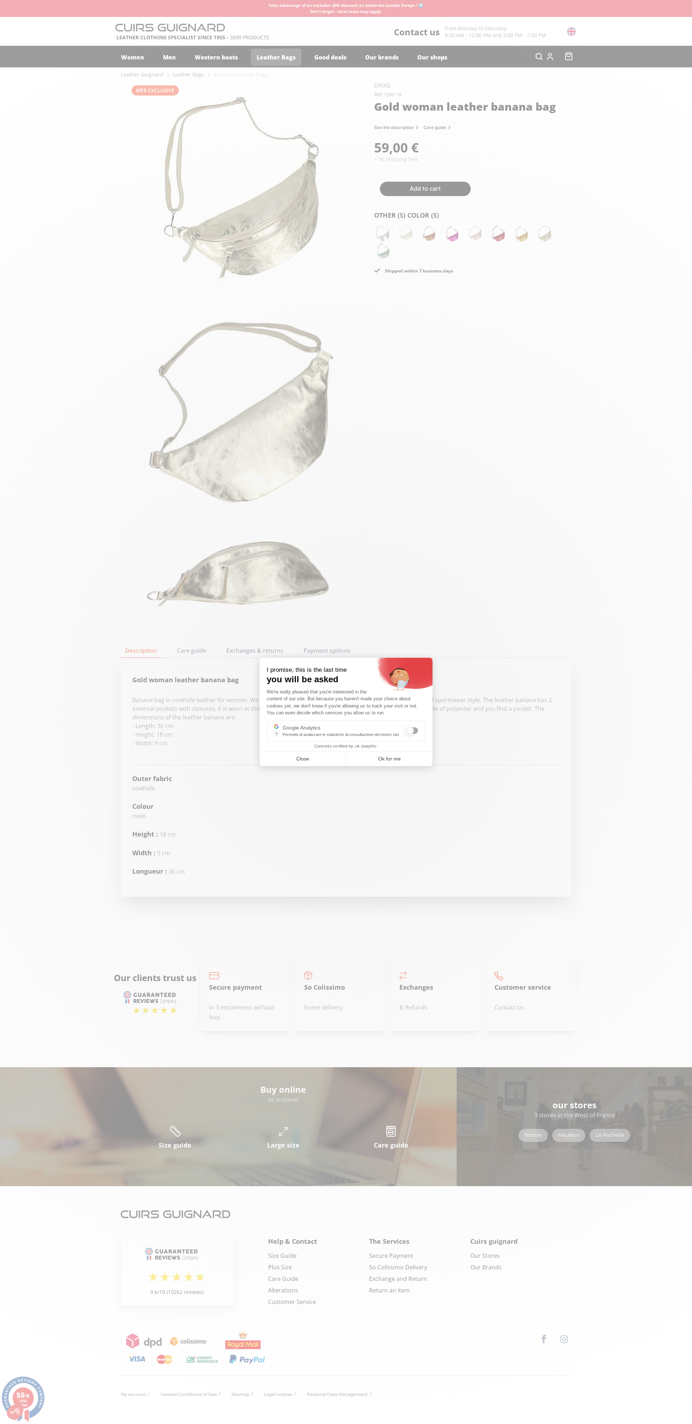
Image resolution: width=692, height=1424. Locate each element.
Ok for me (389, 759)
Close (302, 759)
